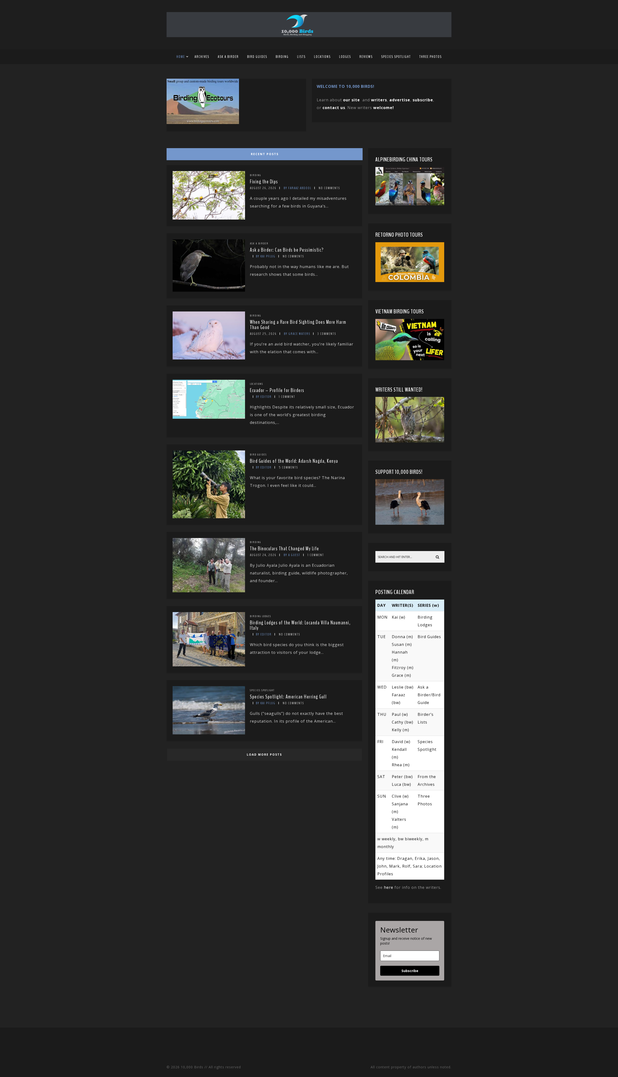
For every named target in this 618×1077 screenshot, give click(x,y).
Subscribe (409, 970)
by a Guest (292, 555)
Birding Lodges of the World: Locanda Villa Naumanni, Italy (300, 625)
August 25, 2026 (263, 333)
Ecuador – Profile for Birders (277, 390)
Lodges (345, 56)
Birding (282, 56)
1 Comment (287, 396)
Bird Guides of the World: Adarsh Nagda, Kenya (294, 461)
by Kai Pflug (265, 256)
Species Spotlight (396, 56)
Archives (202, 56)
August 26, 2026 (263, 188)
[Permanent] (209, 218)
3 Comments (326, 333)
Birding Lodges (260, 616)
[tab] (264, 153)
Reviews (366, 56)
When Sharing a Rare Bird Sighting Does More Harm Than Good (298, 324)
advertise (399, 100)
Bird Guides (257, 56)
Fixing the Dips (264, 181)
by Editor (264, 396)
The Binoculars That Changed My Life (284, 548)
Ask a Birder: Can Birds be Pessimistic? (287, 250)
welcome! (383, 107)
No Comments (329, 188)
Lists (301, 56)
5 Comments (288, 467)
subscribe (423, 100)
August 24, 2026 (263, 555)
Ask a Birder (228, 56)
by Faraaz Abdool (297, 188)
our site (351, 100)
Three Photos (430, 56)
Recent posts (265, 154)
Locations (322, 56)
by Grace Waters (297, 333)
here (388, 887)
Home (180, 56)
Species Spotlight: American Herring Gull (288, 696)
